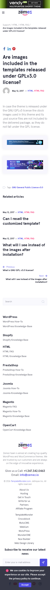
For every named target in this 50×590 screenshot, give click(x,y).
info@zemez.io (29, 475)
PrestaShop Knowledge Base (17, 375)
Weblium (24, 527)
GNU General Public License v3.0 (27, 187)
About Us (24, 490)
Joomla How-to (11, 388)
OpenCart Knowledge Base (17, 430)
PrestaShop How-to (13, 370)
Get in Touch (24, 497)
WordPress (10, 317)
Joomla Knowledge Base (15, 393)
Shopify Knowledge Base (15, 340)
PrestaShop (10, 365)
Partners (24, 505)
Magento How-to (12, 411)
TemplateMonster (24, 515)
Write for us (24, 501)
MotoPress (24, 531)
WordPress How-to (13, 322)
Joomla (8, 383)
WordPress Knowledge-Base (17, 326)
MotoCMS (24, 523)
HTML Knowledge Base (14, 356)
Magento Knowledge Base (16, 416)
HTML (30, 91)
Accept (25, 585)
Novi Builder (24, 539)
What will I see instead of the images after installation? (24, 250)
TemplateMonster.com (21, 481)
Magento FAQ (10, 407)
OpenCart (9, 425)
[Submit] (43, 562)
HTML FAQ (39, 91)
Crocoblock (24, 519)
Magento (8, 402)
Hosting (24, 494)
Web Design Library (24, 543)
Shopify (8, 335)
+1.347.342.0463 (34, 470)
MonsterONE (24, 535)
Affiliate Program (24, 509)
